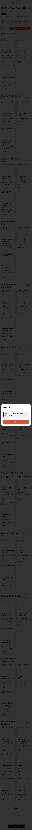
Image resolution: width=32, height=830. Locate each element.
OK (16, 422)
